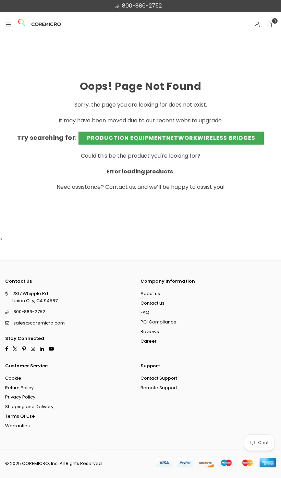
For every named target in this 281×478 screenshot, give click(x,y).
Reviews (149, 331)
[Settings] (257, 24)
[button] (270, 24)
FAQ (144, 312)
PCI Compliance (158, 322)
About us (150, 293)
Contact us (120, 187)
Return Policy (19, 387)
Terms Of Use (20, 416)
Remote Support (158, 387)
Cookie (13, 378)
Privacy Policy (20, 397)
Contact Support (158, 378)
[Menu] (8, 24)
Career (148, 341)
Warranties (17, 425)
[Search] (21, 24)
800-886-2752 (142, 6)
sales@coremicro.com (39, 323)
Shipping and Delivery (29, 406)
